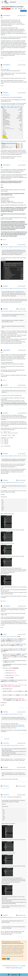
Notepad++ (18, 965)
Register (4, 958)
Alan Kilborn (5, 92)
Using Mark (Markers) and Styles (20, 246)
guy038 (4, 634)
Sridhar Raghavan (6, 15)
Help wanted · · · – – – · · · (6, 8)
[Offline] (2, 15)
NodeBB (13, 967)
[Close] (25, 942)
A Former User (6, 743)
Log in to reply (23, 10)
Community (13, 2)
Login (8, 958)
